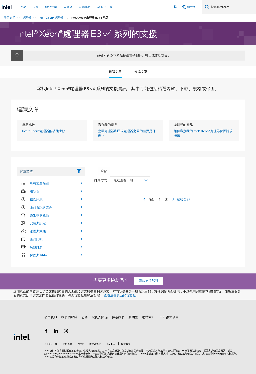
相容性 (34, 191)
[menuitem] (27, 17)
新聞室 (133, 317)
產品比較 (36, 239)
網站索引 (148, 317)
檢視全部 (183, 199)
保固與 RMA (38, 255)
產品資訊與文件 (41, 207)
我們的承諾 (69, 317)
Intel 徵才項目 (169, 317)
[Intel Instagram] (66, 331)
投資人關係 (100, 317)
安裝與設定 (38, 223)
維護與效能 (38, 231)
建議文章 (115, 72)
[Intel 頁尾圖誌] (22, 337)
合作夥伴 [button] (85, 7)
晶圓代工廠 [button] (104, 7)
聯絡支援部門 (148, 281)
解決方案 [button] (51, 7)
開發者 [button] (68, 7)
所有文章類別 (39, 183)
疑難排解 (36, 247)
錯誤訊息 (36, 199)
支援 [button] (36, 7)
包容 (84, 317)
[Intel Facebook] (46, 331)
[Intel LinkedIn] (56, 331)
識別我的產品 (39, 215)
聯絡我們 (118, 317)
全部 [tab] (104, 171)
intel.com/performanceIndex (62, 353)
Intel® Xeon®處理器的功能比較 (43, 131)
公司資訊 (50, 317)
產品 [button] (23, 7)
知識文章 (140, 72)
